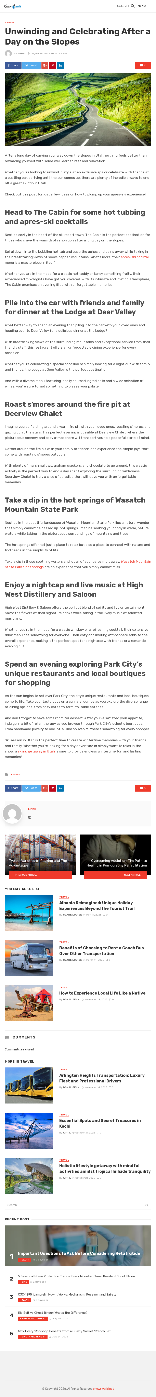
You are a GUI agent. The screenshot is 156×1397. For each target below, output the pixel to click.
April (21, 53)
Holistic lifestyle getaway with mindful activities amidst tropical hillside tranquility (105, 1168)
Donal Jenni (71, 999)
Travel (9, 22)
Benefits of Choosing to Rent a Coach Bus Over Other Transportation (101, 951)
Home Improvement (33, 1337)
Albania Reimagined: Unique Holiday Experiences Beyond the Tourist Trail (97, 905)
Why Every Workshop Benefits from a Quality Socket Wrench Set (64, 1331)
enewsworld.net (103, 1389)
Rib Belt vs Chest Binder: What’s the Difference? (53, 1313)
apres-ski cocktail (135, 257)
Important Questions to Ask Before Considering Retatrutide (79, 1253)
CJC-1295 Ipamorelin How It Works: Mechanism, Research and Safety (67, 1294)
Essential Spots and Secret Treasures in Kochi (100, 1123)
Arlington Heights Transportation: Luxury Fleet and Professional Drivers (101, 1078)
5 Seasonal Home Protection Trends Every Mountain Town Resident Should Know (76, 1276)
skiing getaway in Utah (36, 751)
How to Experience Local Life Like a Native (102, 993)
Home (23, 1282)
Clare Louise (72, 914)
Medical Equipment (33, 1318)
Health (25, 1260)
